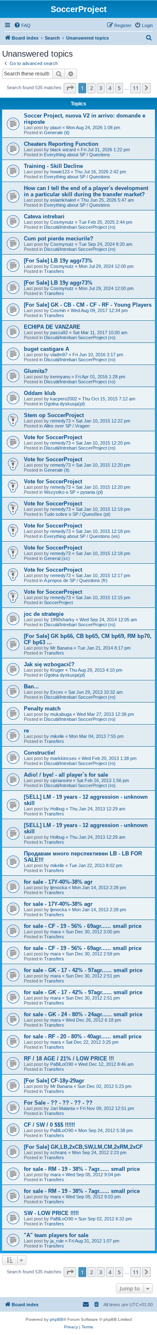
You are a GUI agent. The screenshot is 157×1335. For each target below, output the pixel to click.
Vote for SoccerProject (53, 437)
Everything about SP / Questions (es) (82, 536)
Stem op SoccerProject (54, 415)
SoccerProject (58, 602)
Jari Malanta (62, 1108)
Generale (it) (56, 132)
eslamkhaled (63, 200)
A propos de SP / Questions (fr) (76, 580)
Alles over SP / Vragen (67, 425)
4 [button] (109, 88)
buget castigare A (46, 349)
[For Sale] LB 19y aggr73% (58, 261)
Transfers (54, 271)
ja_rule (57, 1240)
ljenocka (58, 887)
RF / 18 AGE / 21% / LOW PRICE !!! (69, 1058)
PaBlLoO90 (61, 1064)
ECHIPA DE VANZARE (52, 327)
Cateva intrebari (44, 216)
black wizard (63, 149)
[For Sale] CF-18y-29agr (54, 1081)
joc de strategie (44, 614)
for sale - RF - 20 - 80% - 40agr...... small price (83, 1036)
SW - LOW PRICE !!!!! (51, 1213)
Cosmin (58, 310)
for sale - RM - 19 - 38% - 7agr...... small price (82, 1169)
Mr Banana (61, 647)
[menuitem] (22, 25)
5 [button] (119, 88)
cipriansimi (61, 780)
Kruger (57, 670)
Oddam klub (40, 393)
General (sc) (57, 558)
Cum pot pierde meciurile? (58, 238)
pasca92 (59, 332)
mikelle (57, 736)
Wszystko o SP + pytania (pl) (73, 492)
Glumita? (36, 371)
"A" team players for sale (56, 1235)
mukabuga (61, 714)
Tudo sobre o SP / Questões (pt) (77, 514)
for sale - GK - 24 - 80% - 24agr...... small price (83, 1014)
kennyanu (60, 376)
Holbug (57, 808)
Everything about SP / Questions (77, 154)
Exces (56, 692)
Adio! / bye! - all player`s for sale (66, 775)
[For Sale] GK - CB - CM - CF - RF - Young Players (88, 305)
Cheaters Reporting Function (61, 144)
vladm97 (58, 354)
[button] (70, 88)
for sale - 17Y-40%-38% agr (58, 882)
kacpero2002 (63, 398)
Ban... (31, 686)
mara (55, 931)
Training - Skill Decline (53, 166)
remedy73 (60, 420)
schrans (58, 1152)
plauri (55, 127)
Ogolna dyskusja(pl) (64, 403)
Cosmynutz (62, 222)
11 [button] (136, 88)
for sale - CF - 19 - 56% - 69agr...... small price (83, 926)
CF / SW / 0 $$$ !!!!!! (49, 1125)
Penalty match (42, 708)
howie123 (59, 171)
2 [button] (91, 88)
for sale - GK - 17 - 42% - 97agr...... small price (83, 970)
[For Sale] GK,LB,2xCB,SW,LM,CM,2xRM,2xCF (83, 1147)
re (26, 731)
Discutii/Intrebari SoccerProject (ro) (80, 227)
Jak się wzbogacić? (49, 664)
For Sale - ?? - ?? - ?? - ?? (58, 1103)
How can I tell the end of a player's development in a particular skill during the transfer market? (86, 191)
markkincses (63, 758)
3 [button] (100, 88)
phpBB (56, 1319)
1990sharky (62, 619)
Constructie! (39, 753)
